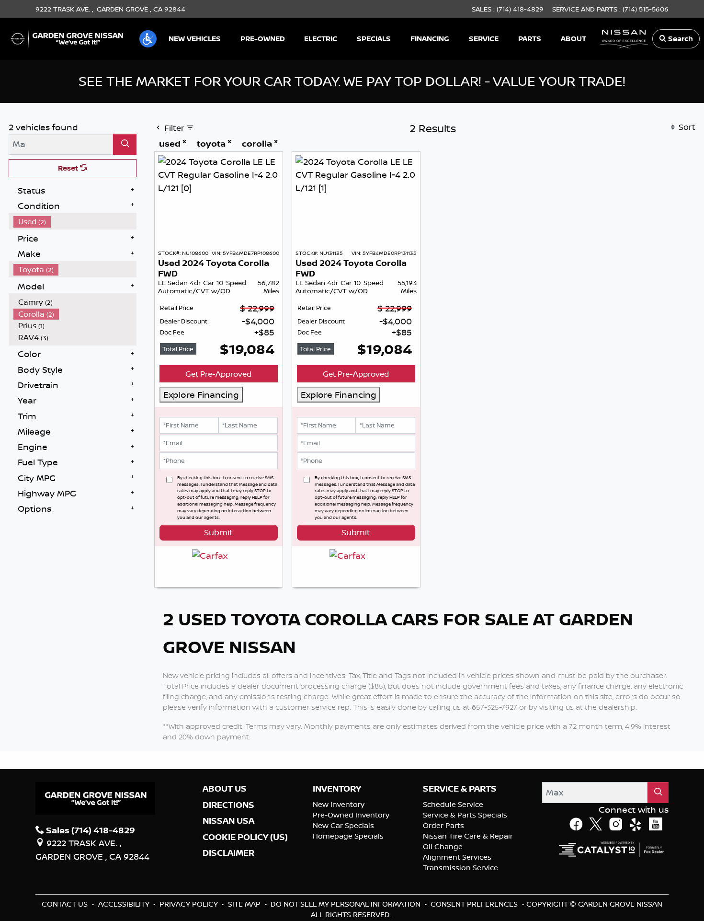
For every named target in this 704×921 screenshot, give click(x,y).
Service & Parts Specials (465, 914)
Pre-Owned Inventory (351, 914)
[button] (148, 38)
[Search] (124, 144)
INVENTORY (337, 888)
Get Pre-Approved (218, 373)
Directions (228, 904)
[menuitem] (75, 222)
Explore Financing (201, 394)
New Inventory (338, 903)
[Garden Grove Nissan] (67, 38)
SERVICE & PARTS (460, 888)
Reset (69, 168)
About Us (225, 888)
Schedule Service (453, 903)
